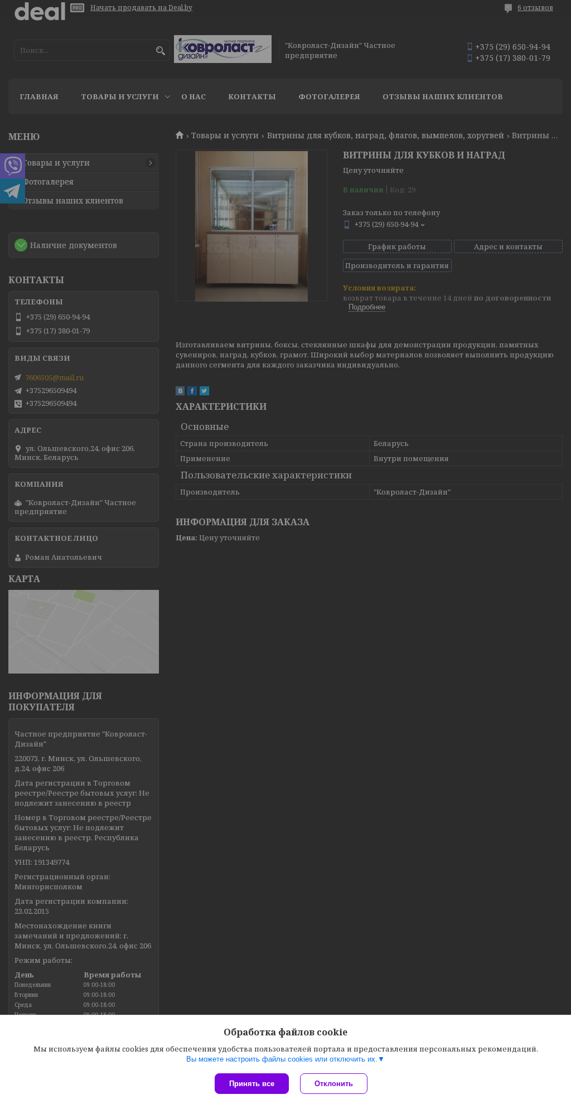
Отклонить (333, 1083)
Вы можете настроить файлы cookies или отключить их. (282, 1059)
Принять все (251, 1083)
